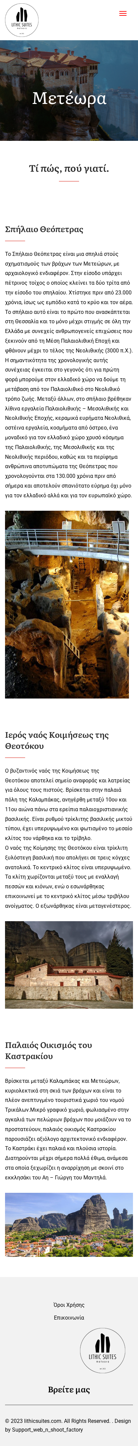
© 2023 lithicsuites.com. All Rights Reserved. (58, 1421)
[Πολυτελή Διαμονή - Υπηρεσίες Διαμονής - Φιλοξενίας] (22, 20)
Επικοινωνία (69, 1318)
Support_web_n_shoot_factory (47, 1430)
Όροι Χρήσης (69, 1305)
